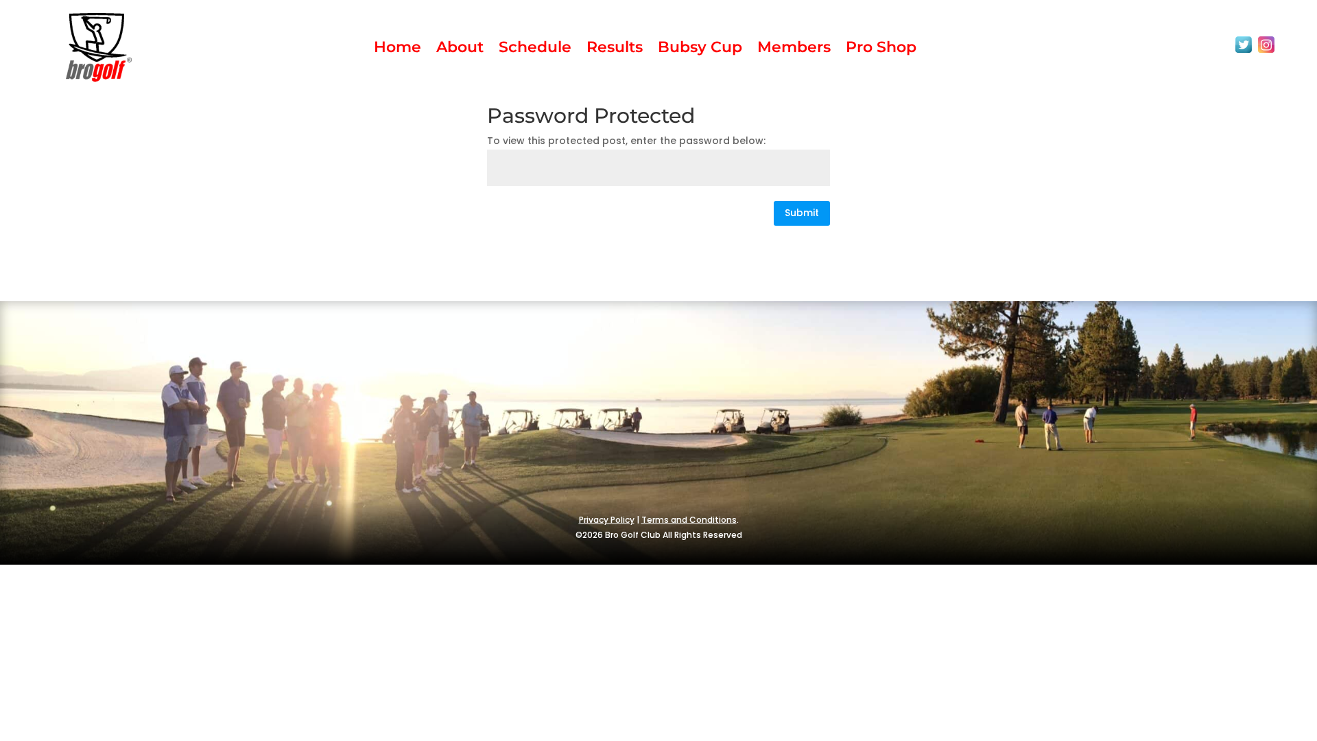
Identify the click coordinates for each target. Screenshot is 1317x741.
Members (794, 49)
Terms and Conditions (689, 520)
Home (397, 49)
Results (614, 49)
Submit (802, 213)
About (460, 49)
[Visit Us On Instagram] (1266, 52)
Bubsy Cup (700, 49)
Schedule (535, 49)
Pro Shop (881, 49)
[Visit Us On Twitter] (1243, 52)
